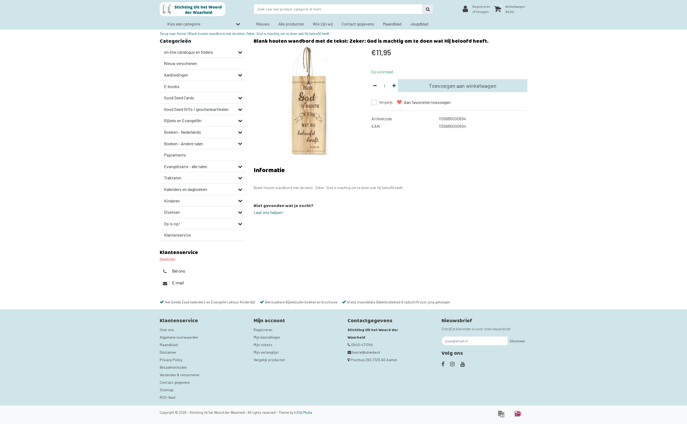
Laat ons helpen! (269, 212)
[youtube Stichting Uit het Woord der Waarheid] (462, 364)
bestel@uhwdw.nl (366, 352)
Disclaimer (168, 352)
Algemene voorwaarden (179, 337)
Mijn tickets (263, 344)
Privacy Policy (171, 359)
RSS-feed (167, 397)
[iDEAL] (519, 416)
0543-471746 (361, 344)
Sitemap (167, 389)
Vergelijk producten (269, 359)
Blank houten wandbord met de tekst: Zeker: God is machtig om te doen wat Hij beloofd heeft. (259, 33)
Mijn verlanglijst (266, 352)
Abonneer (517, 341)
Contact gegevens (175, 382)
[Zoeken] (428, 9)
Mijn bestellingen (267, 337)
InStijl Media (303, 412)
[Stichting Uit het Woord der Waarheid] (192, 9)
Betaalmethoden (173, 367)
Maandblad (169, 344)
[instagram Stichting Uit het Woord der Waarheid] (452, 364)
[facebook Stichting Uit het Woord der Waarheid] (442, 364)
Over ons (167, 329)
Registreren (263, 329)
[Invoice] (502, 416)
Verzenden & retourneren (179, 374)
